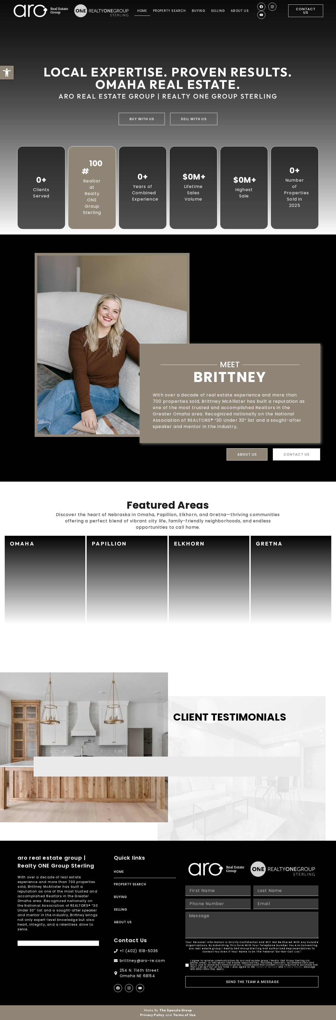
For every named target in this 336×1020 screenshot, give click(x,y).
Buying (198, 10)
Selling (218, 10)
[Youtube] (261, 15)
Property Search (169, 10)
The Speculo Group (176, 1010)
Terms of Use (184, 1015)
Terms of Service (266, 967)
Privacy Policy (293, 967)
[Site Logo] (41, 10)
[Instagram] (272, 7)
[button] (7, 72)
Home (142, 10)
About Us (240, 10)
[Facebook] (261, 7)
